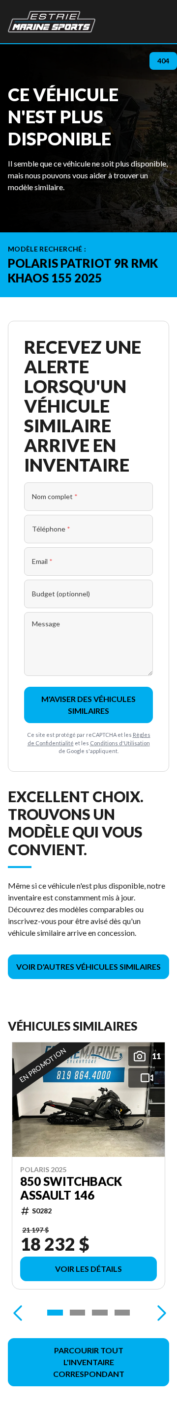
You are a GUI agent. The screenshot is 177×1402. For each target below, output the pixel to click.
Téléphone (51, 529)
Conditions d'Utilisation (120, 743)
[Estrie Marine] (51, 21)
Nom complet (55, 496)
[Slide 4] (122, 1313)
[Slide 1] (55, 1313)
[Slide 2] (78, 1313)
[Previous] (18, 1312)
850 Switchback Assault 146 (71, 1188)
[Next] (159, 1312)
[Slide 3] (100, 1313)
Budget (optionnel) (61, 593)
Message (46, 623)
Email (42, 561)
